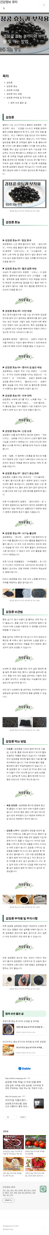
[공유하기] (11, 1117)
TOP (44, 1227)
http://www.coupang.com (15, 1078)
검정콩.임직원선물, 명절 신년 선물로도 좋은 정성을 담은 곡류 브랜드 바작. (16, 1105)
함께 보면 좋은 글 (19, 102)
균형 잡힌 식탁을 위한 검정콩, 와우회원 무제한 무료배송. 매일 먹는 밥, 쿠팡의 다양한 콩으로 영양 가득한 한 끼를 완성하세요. (24, 1086)
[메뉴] (44, 5)
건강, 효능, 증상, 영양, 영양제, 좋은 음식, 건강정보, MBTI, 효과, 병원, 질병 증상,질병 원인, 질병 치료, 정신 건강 (19, 1193)
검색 (38, 5)
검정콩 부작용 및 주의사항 (19, 97)
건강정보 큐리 (9, 1187)
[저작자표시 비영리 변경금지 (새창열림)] (31, 1117)
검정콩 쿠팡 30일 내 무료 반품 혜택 (23, 1082)
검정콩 (10, 82)
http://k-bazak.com (13, 1096)
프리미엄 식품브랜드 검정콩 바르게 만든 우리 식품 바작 (16, 1100)
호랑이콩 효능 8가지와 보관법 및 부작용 (21, 1021)
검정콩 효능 (12, 86)
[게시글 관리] (14, 1117)
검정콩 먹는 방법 (14, 94)
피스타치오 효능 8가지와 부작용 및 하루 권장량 (24, 1041)
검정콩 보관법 (13, 90)
